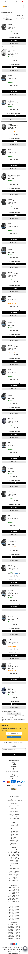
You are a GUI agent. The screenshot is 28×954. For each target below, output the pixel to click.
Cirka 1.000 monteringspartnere (14, 771)
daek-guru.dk (16, 951)
